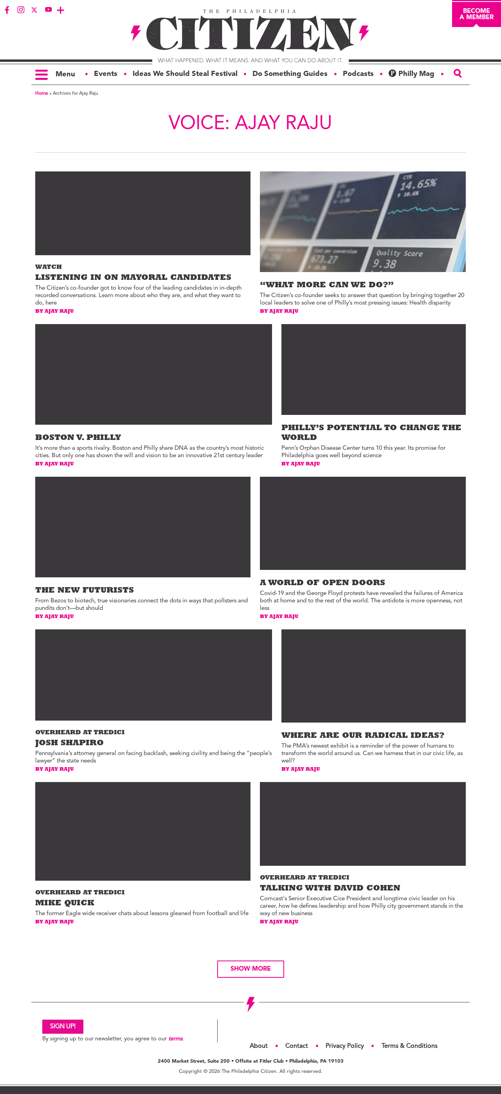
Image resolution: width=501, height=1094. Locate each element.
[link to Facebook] (7, 10)
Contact (296, 1046)
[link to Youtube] (48, 10)
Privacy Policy (345, 1046)
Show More (251, 969)
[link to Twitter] (34, 10)
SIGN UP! (63, 1027)
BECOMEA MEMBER (477, 14)
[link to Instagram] (21, 10)
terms (175, 1039)
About (259, 1046)
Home (41, 93)
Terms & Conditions (410, 1046)
